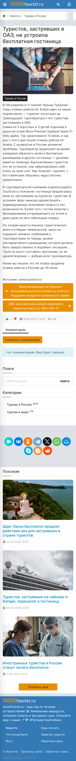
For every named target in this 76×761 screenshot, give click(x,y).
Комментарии (16, 330)
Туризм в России (15, 98)
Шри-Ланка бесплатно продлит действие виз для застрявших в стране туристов (31, 530)
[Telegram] (37, 441)
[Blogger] (38, 450)
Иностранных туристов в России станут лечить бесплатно (32, 665)
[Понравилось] (7, 319)
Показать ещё (38, 687)
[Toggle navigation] (69, 4)
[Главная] (4, 15)
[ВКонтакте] (18, 441)
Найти (65, 381)
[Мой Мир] (66, 441)
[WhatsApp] (56, 441)
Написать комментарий (22, 340)
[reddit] (47, 450)
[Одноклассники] (28, 441)
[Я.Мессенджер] (8, 441)
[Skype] (28, 450)
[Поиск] (58, 4)
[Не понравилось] (15, 319)
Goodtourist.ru (13, 757)
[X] (47, 441)
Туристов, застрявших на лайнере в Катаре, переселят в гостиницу (35, 599)
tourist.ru (27, 4)
